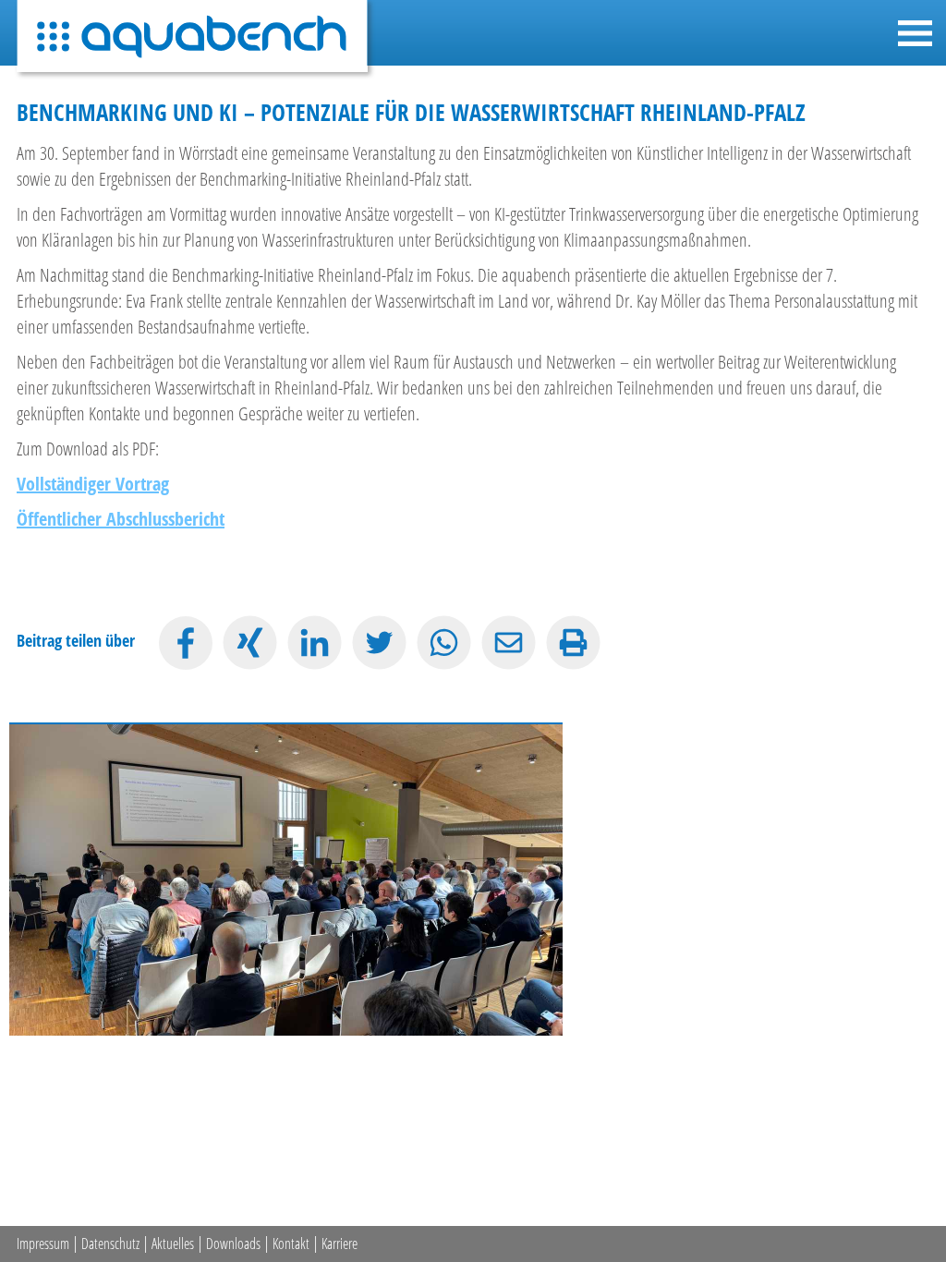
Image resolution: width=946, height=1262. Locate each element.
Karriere (339, 1243)
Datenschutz (110, 1243)
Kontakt (291, 1243)
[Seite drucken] (573, 643)
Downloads (233, 1243)
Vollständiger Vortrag (93, 483)
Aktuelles (173, 1243)
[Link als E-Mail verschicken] (509, 643)
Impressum (43, 1243)
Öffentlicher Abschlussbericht (120, 518)
